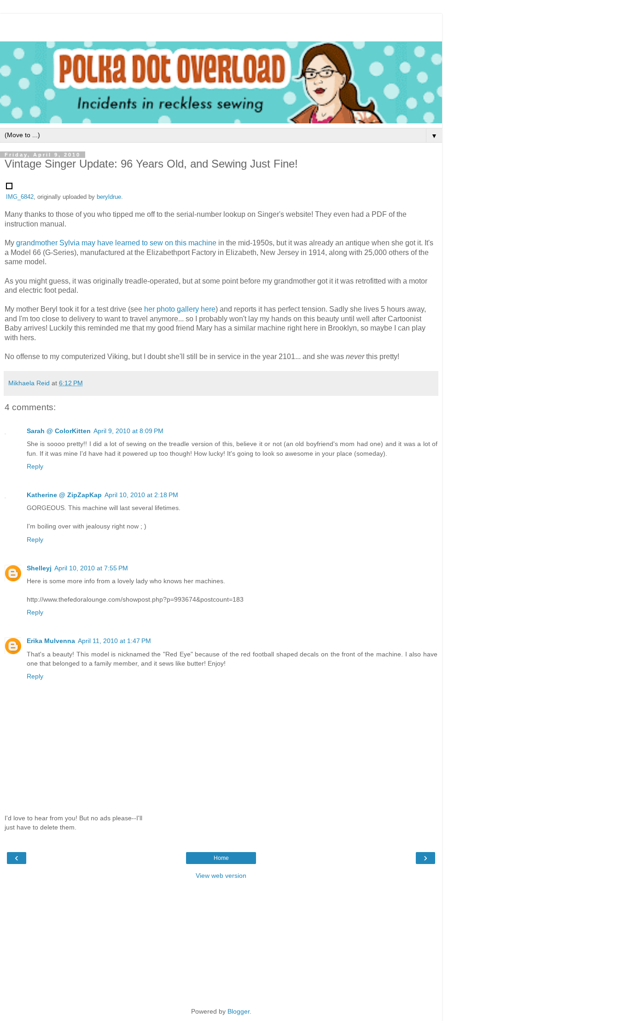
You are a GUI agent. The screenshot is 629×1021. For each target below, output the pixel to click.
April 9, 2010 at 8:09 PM (128, 431)
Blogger (238, 1011)
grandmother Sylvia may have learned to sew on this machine (116, 243)
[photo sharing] (9, 187)
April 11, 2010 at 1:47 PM (114, 640)
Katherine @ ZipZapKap (64, 495)
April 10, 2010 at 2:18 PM (141, 495)
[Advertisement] (221, 25)
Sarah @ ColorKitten (59, 431)
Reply (35, 466)
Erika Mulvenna (51, 640)
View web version (221, 875)
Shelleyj (39, 568)
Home (221, 858)
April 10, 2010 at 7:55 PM (91, 568)
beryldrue (109, 197)
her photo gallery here (179, 309)
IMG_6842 (20, 197)
